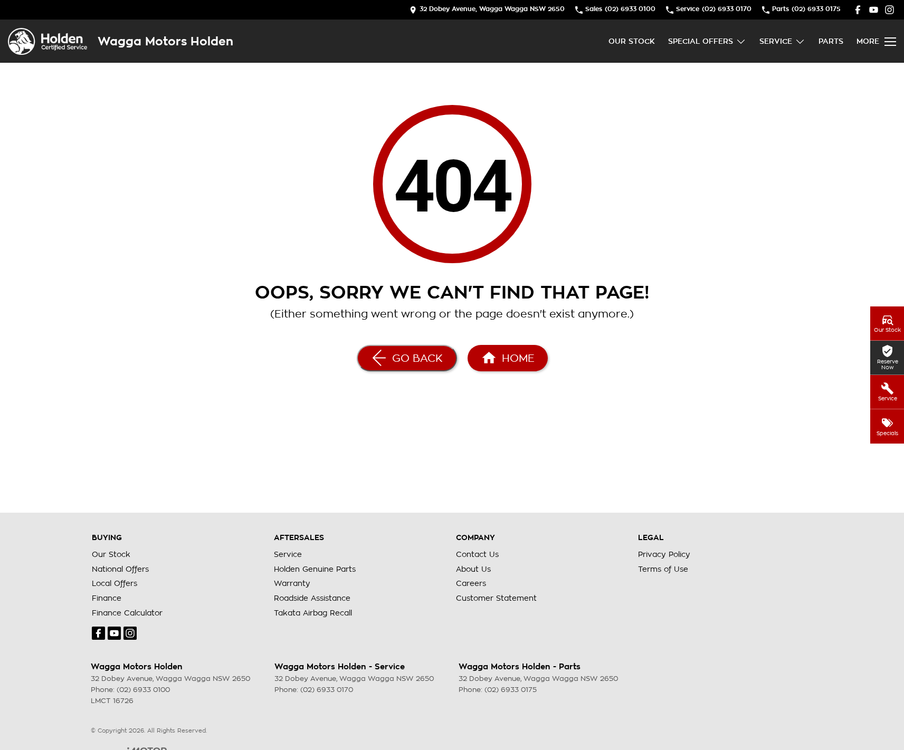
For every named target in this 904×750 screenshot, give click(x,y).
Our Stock (631, 41)
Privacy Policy (664, 554)
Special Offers (700, 41)
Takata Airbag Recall (313, 613)
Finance (106, 598)
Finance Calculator (127, 613)
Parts (831, 41)
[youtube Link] (873, 9)
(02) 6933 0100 (143, 689)
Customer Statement (496, 598)
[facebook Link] (857, 9)
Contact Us (477, 554)
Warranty (292, 583)
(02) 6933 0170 (326, 689)
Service (775, 41)
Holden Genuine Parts (315, 569)
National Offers (120, 569)
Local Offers (114, 583)
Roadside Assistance (312, 598)
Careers (471, 583)
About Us (473, 569)
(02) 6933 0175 (510, 689)
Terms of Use (663, 569)
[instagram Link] (889, 9)
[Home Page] (47, 41)
